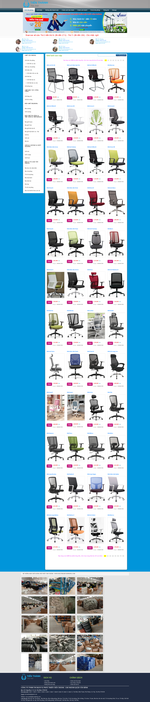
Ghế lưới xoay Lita (113, 351)
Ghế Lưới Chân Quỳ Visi (73, 65)
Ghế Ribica (90, 433)
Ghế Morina (50, 310)
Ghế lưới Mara (111, 188)
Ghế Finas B (50, 228)
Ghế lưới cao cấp (31, 63)
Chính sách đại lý (74, 684)
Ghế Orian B (50, 188)
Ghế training (28, 111)
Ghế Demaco (50, 433)
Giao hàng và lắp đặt (75, 682)
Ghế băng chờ (28, 96)
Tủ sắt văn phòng (29, 187)
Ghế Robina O (70, 515)
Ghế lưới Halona (71, 147)
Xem (49, 98)
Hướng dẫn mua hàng (49, 684)
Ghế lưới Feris (50, 351)
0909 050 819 (66, 47)
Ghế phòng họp (28, 86)
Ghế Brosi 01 (90, 188)
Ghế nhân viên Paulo (72, 351)
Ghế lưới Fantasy (92, 228)
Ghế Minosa (70, 310)
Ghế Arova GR (70, 106)
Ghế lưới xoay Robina (52, 515)
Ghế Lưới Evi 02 (51, 65)
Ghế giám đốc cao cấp (30, 700)
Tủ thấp (122, 698)
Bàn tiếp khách (28, 177)
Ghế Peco (69, 433)
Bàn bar (27, 141)
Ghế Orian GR (111, 147)
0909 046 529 (29, 47)
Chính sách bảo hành (75, 681)
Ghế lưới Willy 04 (91, 147)
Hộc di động (81, 698)
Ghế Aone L (70, 392)
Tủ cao (117, 698)
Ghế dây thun (65, 700)
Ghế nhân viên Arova (52, 147)
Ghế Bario (110, 228)
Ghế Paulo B (90, 351)
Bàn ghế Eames (28, 122)
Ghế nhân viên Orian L (73, 269)
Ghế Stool (27, 158)
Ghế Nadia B (70, 474)
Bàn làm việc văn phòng (34, 698)
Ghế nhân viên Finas (72, 228)
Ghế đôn (76, 700)
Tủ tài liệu (65, 698)
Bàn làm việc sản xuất (99, 698)
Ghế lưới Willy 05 (51, 106)
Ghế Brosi (90, 269)
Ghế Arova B (111, 106)
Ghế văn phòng (40, 700)
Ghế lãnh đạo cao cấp (32, 83)
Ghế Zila (110, 392)
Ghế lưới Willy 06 (91, 65)
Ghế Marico (111, 515)
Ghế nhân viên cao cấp (32, 73)
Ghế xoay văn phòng (30, 66)
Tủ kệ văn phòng (29, 174)
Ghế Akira (110, 433)
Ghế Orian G (50, 269)
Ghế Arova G (90, 106)
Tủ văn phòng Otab (110, 698)
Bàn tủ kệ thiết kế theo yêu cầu (32, 190)
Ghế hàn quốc (58, 700)
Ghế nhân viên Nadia (113, 474)
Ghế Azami (111, 310)
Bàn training (28, 108)
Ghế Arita (90, 392)
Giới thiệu (46, 681)
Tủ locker (86, 698)
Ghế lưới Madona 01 (113, 269)
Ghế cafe (27, 138)
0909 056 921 (29, 40)
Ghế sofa (27, 151)
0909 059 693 (66, 40)
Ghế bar (27, 134)
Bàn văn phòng (28, 171)
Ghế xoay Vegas (91, 474)
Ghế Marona (111, 65)
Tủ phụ (91, 698)
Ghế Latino (90, 310)
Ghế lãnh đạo (28, 76)
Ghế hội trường (28, 99)
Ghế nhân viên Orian (72, 188)
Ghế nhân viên (28, 70)
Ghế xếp (72, 700)
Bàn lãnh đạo (28, 181)
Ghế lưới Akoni (91, 515)
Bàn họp (27, 184)
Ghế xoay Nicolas (51, 474)
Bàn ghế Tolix (28, 125)
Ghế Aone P (50, 392)
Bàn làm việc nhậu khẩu (31, 168)
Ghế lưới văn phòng (30, 60)
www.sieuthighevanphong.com (33, 696)
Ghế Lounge (28, 154)
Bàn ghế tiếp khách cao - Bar (32, 131)
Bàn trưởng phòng (52, 698)
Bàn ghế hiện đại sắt (30, 128)
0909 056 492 (103, 40)
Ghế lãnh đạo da (31, 79)
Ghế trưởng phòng (49, 700)
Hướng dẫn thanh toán (49, 682)
